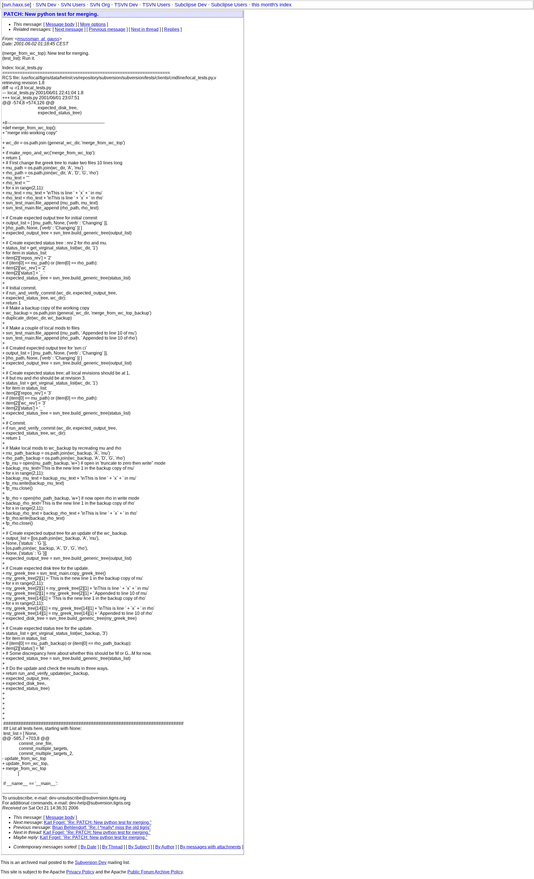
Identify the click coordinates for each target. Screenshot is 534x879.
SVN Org (100, 5)
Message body (60, 24)
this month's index (271, 5)
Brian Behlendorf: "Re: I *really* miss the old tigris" (101, 827)
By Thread (112, 847)
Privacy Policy (80, 872)
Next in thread (145, 29)
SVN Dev (46, 5)
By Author (164, 847)
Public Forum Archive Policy (155, 872)
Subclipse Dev (191, 5)
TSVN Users (156, 5)
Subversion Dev (91, 862)
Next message (69, 29)
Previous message (107, 29)
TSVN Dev (126, 5)
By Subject (139, 847)
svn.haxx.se (16, 5)
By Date (89, 847)
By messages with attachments (210, 847)
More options (93, 24)
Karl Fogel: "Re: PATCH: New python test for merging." (98, 822)
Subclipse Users (229, 5)
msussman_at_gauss (38, 38)
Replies (171, 29)
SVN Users (73, 5)
